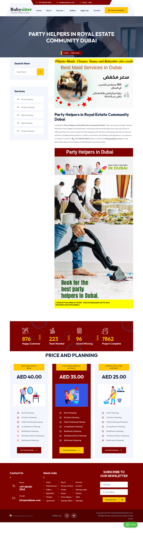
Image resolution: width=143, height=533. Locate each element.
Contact (96, 10)
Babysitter (50, 493)
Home (38, 10)
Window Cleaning (28, 107)
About (48, 10)
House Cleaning (27, 99)
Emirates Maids (121, 516)
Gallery (73, 10)
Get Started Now (27, 450)
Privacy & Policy (67, 486)
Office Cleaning (27, 115)
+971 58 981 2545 (45, 2)
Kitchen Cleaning (27, 131)
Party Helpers (66, 497)
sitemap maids (81, 489)
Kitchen (78, 493)
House (63, 493)
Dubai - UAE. (87, 2)
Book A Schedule (117, 10)
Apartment (50, 501)
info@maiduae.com (66, 2)
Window (49, 497)
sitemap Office (66, 501)
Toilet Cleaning (26, 123)
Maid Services (51, 486)
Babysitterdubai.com (124, 513)
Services (59, 10)
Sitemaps (79, 501)
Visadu (63, 489)
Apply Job (85, 10)
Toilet (78, 497)
